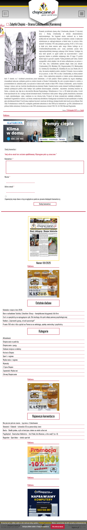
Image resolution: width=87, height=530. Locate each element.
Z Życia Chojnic (8, 367)
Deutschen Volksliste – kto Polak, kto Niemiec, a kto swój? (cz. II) (35, 434)
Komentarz (9, 158)
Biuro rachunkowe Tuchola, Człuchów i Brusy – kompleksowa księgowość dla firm (31, 313)
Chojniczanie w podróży (11, 341)
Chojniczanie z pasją (10, 345)
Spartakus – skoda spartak (20, 437)
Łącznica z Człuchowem (30, 423)
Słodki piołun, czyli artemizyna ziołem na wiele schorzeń (27, 430)
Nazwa (7, 176)
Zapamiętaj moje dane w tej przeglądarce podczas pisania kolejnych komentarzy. (32, 199)
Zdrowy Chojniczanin (10, 374)
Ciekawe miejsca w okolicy (12, 349)
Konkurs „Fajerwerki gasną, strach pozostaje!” (19, 320)
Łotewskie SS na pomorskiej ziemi (29, 426)
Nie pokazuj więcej (57, 526)
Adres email (9, 186)
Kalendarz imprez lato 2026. (13, 310)
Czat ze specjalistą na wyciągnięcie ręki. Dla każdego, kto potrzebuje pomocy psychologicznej (35, 317)
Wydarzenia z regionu (10, 359)
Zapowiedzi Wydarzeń (10, 370)
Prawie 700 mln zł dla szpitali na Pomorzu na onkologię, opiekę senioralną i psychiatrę (33, 324)
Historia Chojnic (8, 352)
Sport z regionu (8, 356)
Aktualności (7, 338)
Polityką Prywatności (45, 523)
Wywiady (6, 363)
